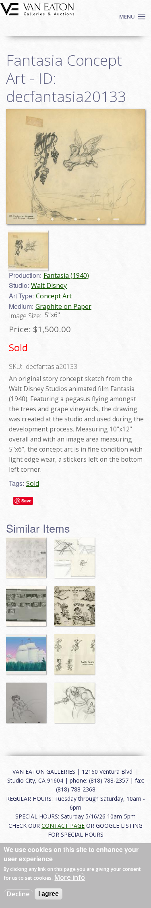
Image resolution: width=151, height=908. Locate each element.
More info (69, 877)
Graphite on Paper (63, 306)
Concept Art (54, 296)
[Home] (37, 8)
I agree (48, 893)
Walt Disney (49, 285)
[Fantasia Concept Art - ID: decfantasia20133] (30, 246)
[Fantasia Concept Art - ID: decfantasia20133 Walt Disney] (75, 165)
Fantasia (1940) (66, 275)
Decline (18, 893)
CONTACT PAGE (63, 825)
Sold (32, 483)
